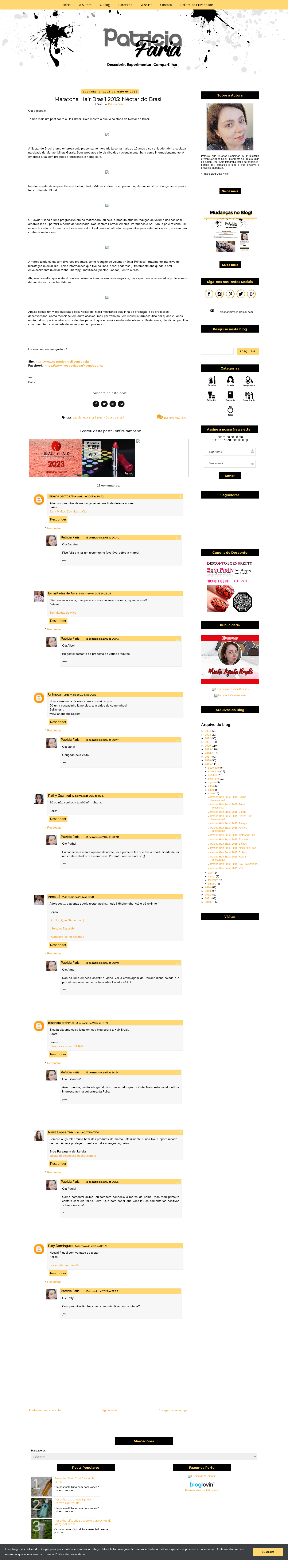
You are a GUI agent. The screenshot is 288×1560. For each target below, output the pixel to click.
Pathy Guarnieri (59, 796)
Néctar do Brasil (114, 417)
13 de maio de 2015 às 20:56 (102, 1181)
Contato (166, 5)
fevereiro (213, 880)
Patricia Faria (115, 104)
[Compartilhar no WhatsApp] (121, 404)
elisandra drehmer (61, 1023)
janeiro (212, 883)
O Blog (105, 5)
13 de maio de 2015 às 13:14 (83, 1132)
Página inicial (109, 1410)
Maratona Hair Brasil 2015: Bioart (226, 811)
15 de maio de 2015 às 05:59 (90, 1245)
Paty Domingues (60, 1246)
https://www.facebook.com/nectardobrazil (74, 365)
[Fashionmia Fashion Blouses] (230, 689)
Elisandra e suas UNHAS (66, 1046)
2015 (208, 764)
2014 (208, 887)
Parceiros (125, 5)
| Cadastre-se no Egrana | (67, 936)
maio (211, 793)
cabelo (77, 417)
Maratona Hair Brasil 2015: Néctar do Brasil (232, 848)
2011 (208, 898)
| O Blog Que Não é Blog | (67, 920)
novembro (214, 771)
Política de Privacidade (196, 5)
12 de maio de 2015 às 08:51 (88, 795)
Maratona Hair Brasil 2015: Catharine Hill (231, 835)
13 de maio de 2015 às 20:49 (102, 962)
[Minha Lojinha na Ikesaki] (230, 683)
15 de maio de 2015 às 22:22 (102, 1291)
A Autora (85, 5)
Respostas (54, 528)
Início (67, 5)
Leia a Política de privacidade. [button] (66, 1554)
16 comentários (174, 418)
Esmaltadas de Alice (63, 593)
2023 (208, 734)
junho (211, 789)
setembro (213, 778)
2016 (208, 760)
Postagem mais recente (45, 1410)
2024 (208, 731)
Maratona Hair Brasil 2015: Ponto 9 (227, 839)
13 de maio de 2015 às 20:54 (102, 1072)
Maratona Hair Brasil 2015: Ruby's (227, 852)
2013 (208, 891)
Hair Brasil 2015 (92, 417)
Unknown (55, 694)
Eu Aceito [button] (268, 1551)
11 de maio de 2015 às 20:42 (87, 496)
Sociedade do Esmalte (64, 1265)
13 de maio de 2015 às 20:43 (102, 638)
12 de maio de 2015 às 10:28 (78, 896)
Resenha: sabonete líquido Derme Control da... (72, 1501)
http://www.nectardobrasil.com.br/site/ (63, 361)
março (212, 876)
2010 (208, 902)
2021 (208, 742)
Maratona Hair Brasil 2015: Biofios (227, 843)
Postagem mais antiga (172, 1410)
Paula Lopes (57, 1132)
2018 (208, 753)
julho (211, 786)
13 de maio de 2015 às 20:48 (102, 836)
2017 (208, 756)
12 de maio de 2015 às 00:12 (79, 694)
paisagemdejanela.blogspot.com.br (73, 1155)
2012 (208, 894)
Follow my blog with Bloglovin (202, 1490)
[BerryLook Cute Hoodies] (230, 695)
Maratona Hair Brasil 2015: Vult (225, 868)
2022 (208, 738)
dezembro (214, 767)
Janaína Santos (59, 496)
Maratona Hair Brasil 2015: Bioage (227, 823)
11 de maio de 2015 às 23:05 (95, 593)
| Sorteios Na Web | (62, 928)
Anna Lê (54, 897)
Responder (58, 519)
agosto (212, 782)
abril (211, 872)
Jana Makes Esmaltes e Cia (68, 511)
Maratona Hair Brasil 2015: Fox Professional (232, 864)
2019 (208, 749)
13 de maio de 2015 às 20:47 (102, 739)
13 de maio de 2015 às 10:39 (92, 1023)
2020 (208, 745)
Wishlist (146, 5)
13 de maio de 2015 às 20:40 (102, 537)
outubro (213, 775)
